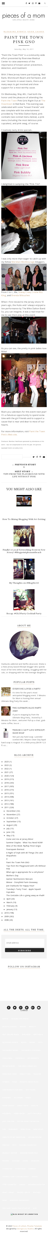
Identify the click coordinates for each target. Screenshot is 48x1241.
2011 (6, 807)
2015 (6, 793)
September (12, 821)
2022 (6, 768)
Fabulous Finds (9, 1074)
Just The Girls (34, 1113)
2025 (6, 761)
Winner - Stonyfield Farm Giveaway (22, 882)
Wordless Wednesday (19, 1200)
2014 (6, 797)
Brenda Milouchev (20, 295)
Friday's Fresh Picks (29, 1082)
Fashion (37, 1074)
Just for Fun (8, 1121)
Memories (13, 1129)
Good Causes (36, 31)
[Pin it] (40, 457)
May (9, 835)
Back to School (9, 1027)
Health (34, 1105)
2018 (6, 783)
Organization (35, 1137)
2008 (6, 920)
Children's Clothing (31, 1050)
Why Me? (37, 1192)
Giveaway (6, 1098)
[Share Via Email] (44, 457)
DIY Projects (33, 1058)
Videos (22, 1184)
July (8, 828)
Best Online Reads (10, 1034)
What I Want (8, 1192)
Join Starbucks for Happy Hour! (20, 885)
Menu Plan (25, 1129)
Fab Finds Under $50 (27, 1066)
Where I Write (23, 1192)
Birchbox (26, 1034)
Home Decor (19, 1113)
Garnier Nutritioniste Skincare (19, 879)
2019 (6, 779)
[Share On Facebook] (37, 457)
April (9, 899)
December (12, 811)
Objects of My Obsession (13, 1137)
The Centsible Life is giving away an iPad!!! (25, 895)
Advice (5, 1019)
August (10, 825)
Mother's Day (12, 875)
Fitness (5, 1082)
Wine (4, 1200)
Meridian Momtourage (23, 261)
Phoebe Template (34, 1226)
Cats (40, 1042)
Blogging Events (15, 31)
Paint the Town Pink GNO (17, 862)
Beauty (32, 1027)
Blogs (24, 1042)
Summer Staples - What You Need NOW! (24, 842)
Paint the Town (9, 100)
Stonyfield (20, 1169)
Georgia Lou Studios (25, 1228)
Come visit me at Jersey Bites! (19, 839)
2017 (6, 786)
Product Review (9, 1153)
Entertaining (8, 1066)
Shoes (25, 1161)
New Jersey (38, 1129)
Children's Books (10, 1050)
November (12, 814)
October (11, 818)
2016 (6, 790)
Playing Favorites (27, 1145)
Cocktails (20, 1058)
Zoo (35, 1208)
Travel (35, 1177)
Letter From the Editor (28, 1121)
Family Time (25, 1074)
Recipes (5, 1161)
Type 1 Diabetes (9, 1184)
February (11, 906)
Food (14, 1082)
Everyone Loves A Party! (27, 689)
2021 (6, 772)
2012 (6, 804)
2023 (6, 765)
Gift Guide (30, 1090)
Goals (28, 1098)
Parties (5, 1145)
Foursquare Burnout (15, 849)
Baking (23, 1027)
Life (4, 1129)
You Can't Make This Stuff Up (16, 1208)
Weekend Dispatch (36, 1184)
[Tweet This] (34, 457)
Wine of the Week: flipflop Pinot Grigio (23, 846)
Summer (32, 1169)
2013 (6, 800)
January (10, 909)
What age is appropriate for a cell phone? (25, 872)
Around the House (20, 1019)
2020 (6, 776)
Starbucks (7, 1169)
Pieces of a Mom (19, 1226)
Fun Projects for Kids (12, 1090)
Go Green (18, 1098)
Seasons (16, 1161)
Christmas (7, 1058)
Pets (14, 1145)
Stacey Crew (24, 292)
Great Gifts (22, 1105)
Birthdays (38, 1034)
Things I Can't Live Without (15, 1177)
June (9, 832)
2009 (6, 916)
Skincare (35, 1161)
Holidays (6, 1113)
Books (32, 1042)
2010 (6, 913)
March (10, 902)
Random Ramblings (29, 1153)
